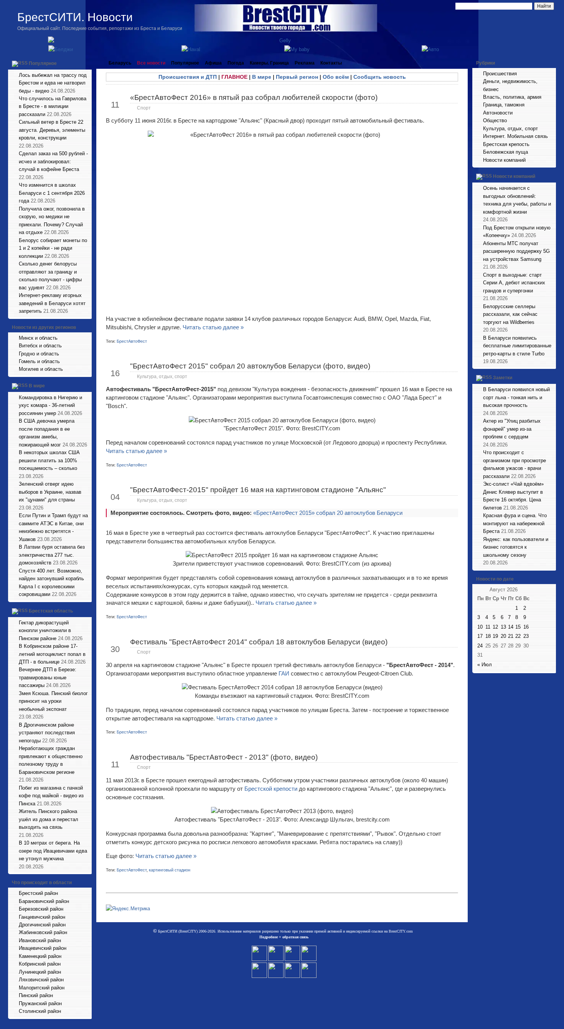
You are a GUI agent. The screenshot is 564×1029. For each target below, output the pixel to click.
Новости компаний (504, 160)
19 (495, 636)
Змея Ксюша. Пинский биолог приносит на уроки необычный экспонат (53, 701)
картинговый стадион (169, 870)
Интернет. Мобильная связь (515, 136)
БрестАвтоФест (132, 341)
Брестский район (38, 893)
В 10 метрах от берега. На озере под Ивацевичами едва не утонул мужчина (53, 850)
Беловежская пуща (505, 152)
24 (480, 646)
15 (518, 627)
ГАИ (284, 673)
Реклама (305, 63)
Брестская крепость (506, 144)
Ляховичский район (41, 980)
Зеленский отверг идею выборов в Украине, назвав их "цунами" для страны (50, 492)
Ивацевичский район (42, 948)
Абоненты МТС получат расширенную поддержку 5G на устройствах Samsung (516, 251)
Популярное (43, 63)
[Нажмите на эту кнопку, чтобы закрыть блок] (87, 63)
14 (510, 627)
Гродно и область (39, 354)
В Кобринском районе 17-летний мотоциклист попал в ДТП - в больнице (52, 654)
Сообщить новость (379, 77)
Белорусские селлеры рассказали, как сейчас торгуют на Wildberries (510, 314)
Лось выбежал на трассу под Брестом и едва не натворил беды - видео (53, 83)
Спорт (144, 108)
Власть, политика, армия (512, 97)
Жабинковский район (43, 932)
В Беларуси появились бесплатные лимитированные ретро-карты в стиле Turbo (517, 346)
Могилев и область (41, 369)
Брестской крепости (270, 788)
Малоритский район (41, 988)
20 (503, 636)
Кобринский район (40, 964)
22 (518, 636)
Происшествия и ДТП (187, 77)
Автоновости (498, 113)
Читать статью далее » (213, 327)
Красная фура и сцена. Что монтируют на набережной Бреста (515, 523)
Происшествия (500, 73)
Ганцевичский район (42, 917)
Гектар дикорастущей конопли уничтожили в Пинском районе (45, 630)
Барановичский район (44, 901)
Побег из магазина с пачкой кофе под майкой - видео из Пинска (51, 796)
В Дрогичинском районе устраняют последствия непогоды (47, 733)
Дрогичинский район (42, 925)
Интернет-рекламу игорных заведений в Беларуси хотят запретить (52, 303)
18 (488, 636)
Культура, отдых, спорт (162, 376)
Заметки (502, 378)
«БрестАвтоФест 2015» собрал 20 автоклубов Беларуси (327, 513)
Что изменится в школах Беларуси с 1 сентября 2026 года (52, 193)
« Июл (484, 664)
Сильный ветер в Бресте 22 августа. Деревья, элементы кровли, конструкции (52, 130)
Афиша (213, 63)
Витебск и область (40, 346)
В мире (37, 385)
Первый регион (297, 77)
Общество (495, 120)
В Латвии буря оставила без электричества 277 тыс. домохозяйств (52, 555)
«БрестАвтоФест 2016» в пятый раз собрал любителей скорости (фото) (254, 97)
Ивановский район (40, 940)
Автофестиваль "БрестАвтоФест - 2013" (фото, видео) (224, 757)
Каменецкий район (40, 956)
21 (510, 636)
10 (480, 627)
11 (487, 627)
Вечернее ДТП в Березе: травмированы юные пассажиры (47, 677)
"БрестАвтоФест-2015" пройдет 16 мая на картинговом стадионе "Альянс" (258, 490)
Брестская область (51, 611)
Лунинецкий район (40, 972)
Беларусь (120, 63)
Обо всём (336, 77)
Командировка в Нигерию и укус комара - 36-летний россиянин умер (50, 405)
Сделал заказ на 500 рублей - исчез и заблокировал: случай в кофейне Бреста (53, 161)
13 (503, 627)
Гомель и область (39, 361)
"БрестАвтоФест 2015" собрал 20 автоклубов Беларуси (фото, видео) (250, 366)
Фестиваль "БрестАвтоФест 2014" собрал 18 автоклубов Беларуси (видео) (259, 642)
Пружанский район (40, 1003)
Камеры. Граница (269, 63)
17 (480, 636)
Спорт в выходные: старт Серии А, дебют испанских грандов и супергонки (514, 283)
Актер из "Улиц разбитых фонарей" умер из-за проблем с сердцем (512, 429)
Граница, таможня (503, 105)
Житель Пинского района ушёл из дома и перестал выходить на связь (48, 819)
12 (495, 627)
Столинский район (40, 1011)
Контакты (331, 63)
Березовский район (41, 909)
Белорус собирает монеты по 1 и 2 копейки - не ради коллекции (53, 248)
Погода (236, 63)
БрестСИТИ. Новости (75, 17)
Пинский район (36, 995)
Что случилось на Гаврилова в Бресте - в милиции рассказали (52, 106)
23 (526, 636)
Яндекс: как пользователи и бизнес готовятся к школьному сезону (515, 547)
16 (526, 627)
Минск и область (38, 338)
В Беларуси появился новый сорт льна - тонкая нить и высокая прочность (516, 397)
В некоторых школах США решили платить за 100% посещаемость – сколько (49, 460)
